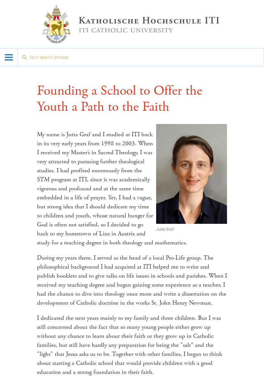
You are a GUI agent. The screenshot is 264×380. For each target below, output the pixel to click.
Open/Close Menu (9, 57)
